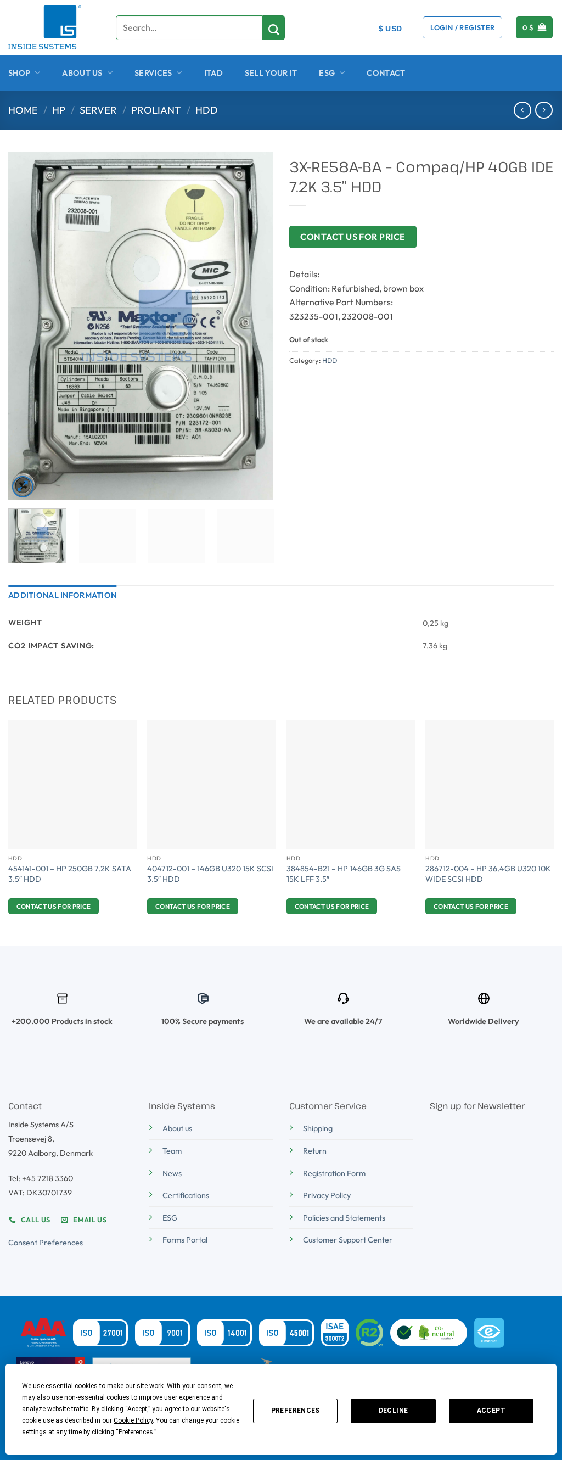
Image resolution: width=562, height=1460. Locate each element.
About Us (82, 73)
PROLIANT (156, 110)
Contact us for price (353, 236)
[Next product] (522, 110)
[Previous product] (543, 110)
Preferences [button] (136, 1432)
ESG (327, 73)
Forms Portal (184, 1240)
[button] (462, 27)
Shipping (318, 1128)
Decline (393, 1410)
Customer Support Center (347, 1240)
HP (58, 110)
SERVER (98, 110)
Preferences (295, 1410)
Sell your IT (271, 73)
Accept (491, 1410)
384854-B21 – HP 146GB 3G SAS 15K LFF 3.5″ (343, 874)
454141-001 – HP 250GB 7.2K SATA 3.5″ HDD (69, 874)
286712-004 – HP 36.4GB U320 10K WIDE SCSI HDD (488, 874)
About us (177, 1128)
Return (315, 1151)
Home (23, 110)
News (172, 1173)
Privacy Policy (327, 1195)
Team (172, 1151)
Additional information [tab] (62, 595)
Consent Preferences (45, 1243)
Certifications (185, 1195)
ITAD (213, 73)
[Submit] (274, 27)
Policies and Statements (344, 1218)
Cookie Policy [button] (133, 1420)
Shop (19, 73)
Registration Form (334, 1173)
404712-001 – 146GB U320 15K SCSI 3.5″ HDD (210, 874)
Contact (386, 73)
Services (153, 73)
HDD (206, 110)
